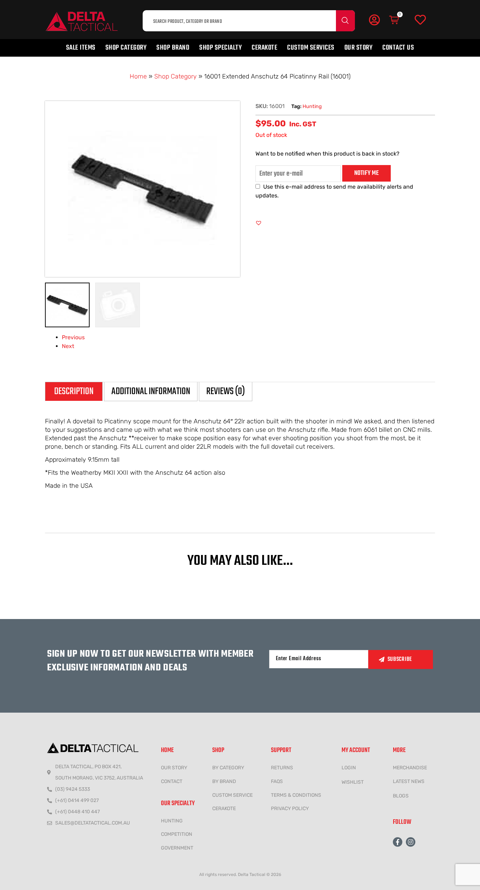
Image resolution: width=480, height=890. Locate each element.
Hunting (312, 106)
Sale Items (81, 47)
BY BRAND (224, 781)
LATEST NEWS (408, 781)
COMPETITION (176, 834)
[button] (258, 223)
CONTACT (171, 781)
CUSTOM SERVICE (232, 795)
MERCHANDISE (410, 768)
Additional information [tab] (150, 391)
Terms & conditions (296, 795)
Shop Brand (172, 47)
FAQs (277, 781)
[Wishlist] (420, 20)
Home (138, 76)
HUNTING (172, 821)
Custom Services (311, 47)
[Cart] (394, 20)
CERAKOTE (224, 809)
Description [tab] (73, 391)
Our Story (358, 47)
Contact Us (398, 47)
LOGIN (349, 768)
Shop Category (126, 47)
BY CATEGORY (228, 768)
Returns (282, 768)
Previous (73, 337)
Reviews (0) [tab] (225, 391)
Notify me (366, 173)
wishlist (353, 782)
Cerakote (264, 47)
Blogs (401, 796)
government (177, 848)
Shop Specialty (220, 47)
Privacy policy (290, 809)
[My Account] (374, 19)
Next (68, 346)
